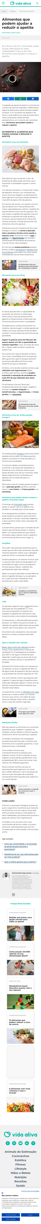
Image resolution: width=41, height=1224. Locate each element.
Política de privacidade (30, 1191)
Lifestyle (21, 1168)
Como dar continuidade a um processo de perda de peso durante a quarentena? (20, 846)
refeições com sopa (31, 692)
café (27, 606)
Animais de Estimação (20, 1151)
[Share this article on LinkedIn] (33, 98)
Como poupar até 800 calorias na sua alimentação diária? (19, 954)
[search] (37, 3)
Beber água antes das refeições (15, 647)
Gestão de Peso (14, 981)
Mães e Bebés (20, 1173)
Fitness (20, 1164)
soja (32, 235)
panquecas (20, 250)
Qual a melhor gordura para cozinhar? (20, 862)
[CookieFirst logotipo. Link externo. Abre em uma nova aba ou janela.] (2, 1193)
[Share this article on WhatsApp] (20, 98)
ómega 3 (20, 454)
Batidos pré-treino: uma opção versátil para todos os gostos (20, 920)
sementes (17, 394)
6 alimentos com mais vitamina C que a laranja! (19, 1091)
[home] (20, 3)
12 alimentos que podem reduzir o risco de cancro (19, 1022)
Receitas (20, 1181)
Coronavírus (20, 1156)
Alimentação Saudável (26, 11)
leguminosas (18, 238)
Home (4, 11)
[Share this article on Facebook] (8, 98)
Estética (20, 1160)
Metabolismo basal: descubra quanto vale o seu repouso (20, 988)
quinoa (5, 238)
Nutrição (12, 11)
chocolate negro (20, 504)
